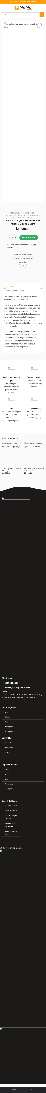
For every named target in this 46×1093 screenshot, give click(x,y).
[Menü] (3, 8)
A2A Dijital (16, 1090)
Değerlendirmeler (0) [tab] (14, 291)
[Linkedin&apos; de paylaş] (30, 269)
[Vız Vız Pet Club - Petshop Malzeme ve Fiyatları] (23, 8)
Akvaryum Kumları (23, 218)
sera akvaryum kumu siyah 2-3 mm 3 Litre (34, 470)
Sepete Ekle (29, 237)
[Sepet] (43, 7)
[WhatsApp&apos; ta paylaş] (16, 269)
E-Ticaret (25, 1090)
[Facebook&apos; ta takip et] (3, 700)
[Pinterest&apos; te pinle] (27, 269)
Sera (25, 262)
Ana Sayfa (15, 213)
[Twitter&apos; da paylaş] (22, 269)
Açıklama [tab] (9, 287)
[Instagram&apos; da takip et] (6, 700)
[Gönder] (42, 14)
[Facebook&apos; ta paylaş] (19, 269)
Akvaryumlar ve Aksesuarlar (22, 215)
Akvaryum (28, 213)
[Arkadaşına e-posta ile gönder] (24, 269)
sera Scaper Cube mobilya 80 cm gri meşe (12, 470)
